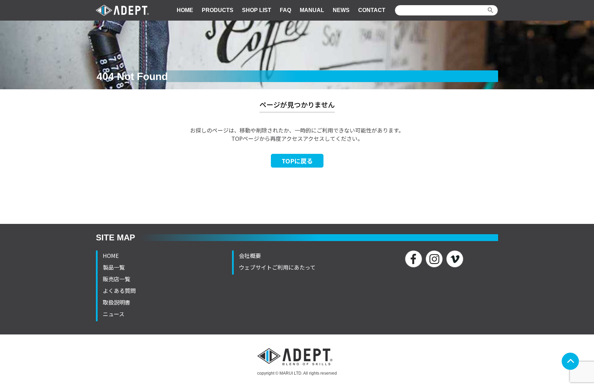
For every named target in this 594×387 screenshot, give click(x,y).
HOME (185, 10)
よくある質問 (119, 290)
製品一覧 (114, 267)
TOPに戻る (297, 160)
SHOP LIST (256, 10)
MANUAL (312, 10)
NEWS (341, 10)
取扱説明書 (116, 302)
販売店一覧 (116, 279)
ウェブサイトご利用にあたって (277, 267)
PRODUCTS (217, 10)
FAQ (285, 10)
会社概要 (250, 255)
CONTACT (371, 10)
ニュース (113, 314)
